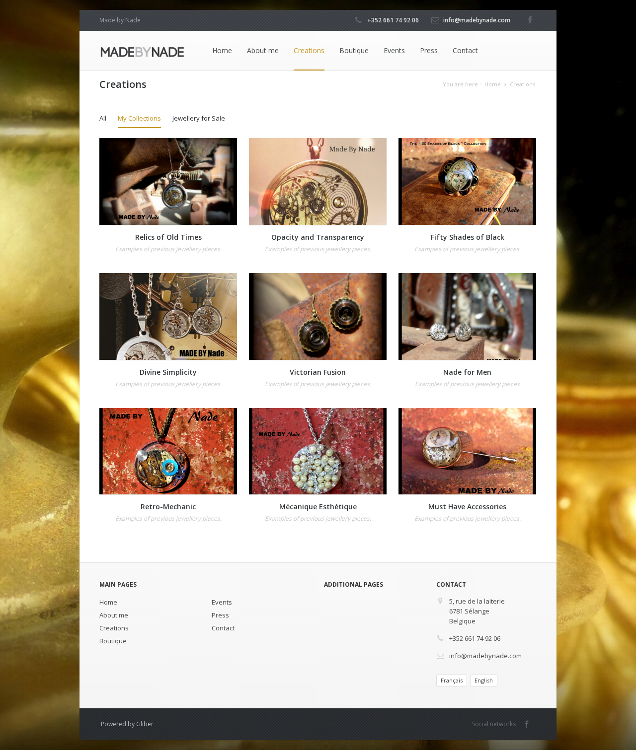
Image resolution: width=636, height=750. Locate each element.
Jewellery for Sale (198, 118)
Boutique (354, 50)
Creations (309, 50)
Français (452, 680)
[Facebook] (530, 17)
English (484, 680)
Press (429, 50)
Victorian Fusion (318, 372)
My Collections (139, 118)
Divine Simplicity (168, 372)
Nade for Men (467, 372)
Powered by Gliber (127, 724)
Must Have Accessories (467, 506)
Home (222, 50)
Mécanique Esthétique (318, 506)
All (102, 118)
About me (263, 50)
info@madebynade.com (476, 20)
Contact (465, 50)
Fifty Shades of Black (467, 237)
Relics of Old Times (168, 237)
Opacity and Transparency (317, 237)
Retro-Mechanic (168, 506)
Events (394, 50)
